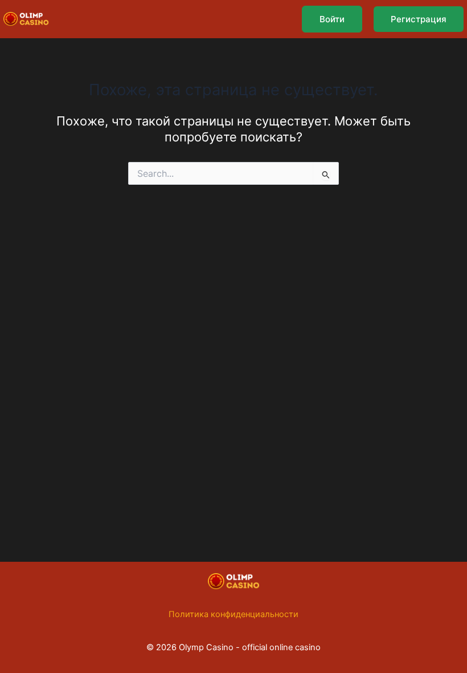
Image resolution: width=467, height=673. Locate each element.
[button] (332, 19)
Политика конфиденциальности (233, 614)
